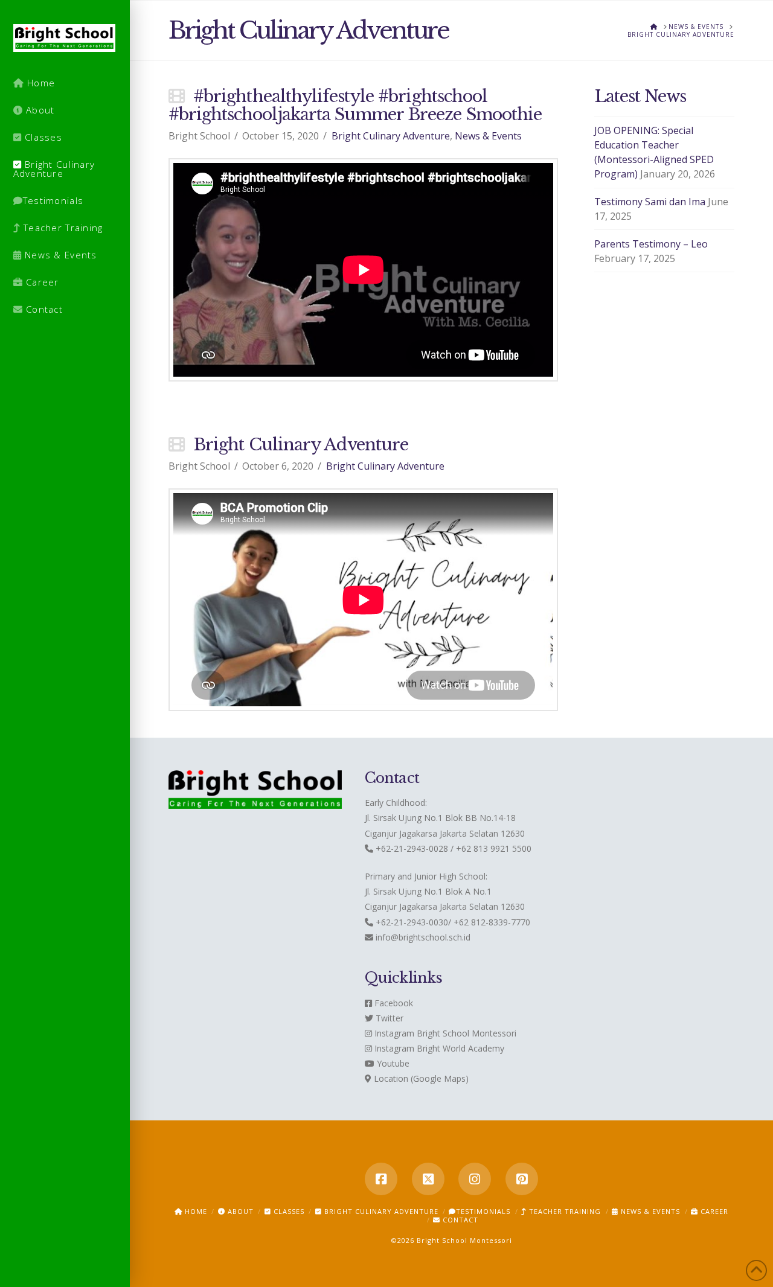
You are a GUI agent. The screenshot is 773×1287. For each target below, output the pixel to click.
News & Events (488, 135)
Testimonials (483, 1211)
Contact (459, 1219)
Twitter (388, 1018)
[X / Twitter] (428, 1179)
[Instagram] (474, 1179)
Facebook (392, 1003)
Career (713, 1211)
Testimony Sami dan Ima (649, 201)
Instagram (393, 1033)
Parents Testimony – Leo (651, 244)
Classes (287, 1211)
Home (194, 1211)
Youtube (391, 1063)
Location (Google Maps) (420, 1078)
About (239, 1211)
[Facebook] (381, 1179)
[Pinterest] (521, 1179)
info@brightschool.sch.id (423, 937)
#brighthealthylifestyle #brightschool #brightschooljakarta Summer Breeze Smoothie (355, 105)
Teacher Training (564, 1211)
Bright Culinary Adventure (391, 135)
